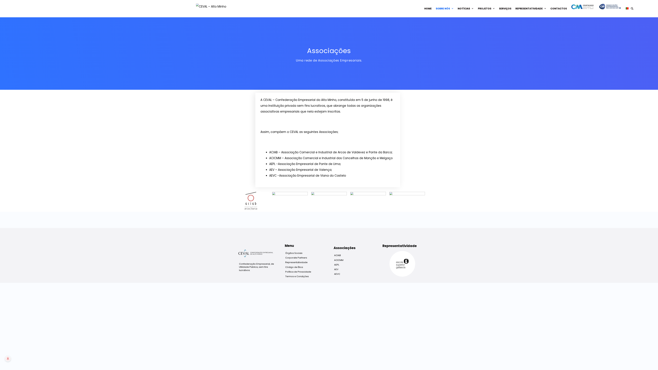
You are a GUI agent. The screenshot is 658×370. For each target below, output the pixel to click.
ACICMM (338, 260)
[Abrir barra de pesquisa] (632, 8)
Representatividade (529, 8)
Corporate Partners (296, 257)
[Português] (626, 8)
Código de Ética (294, 267)
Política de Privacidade (298, 271)
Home (428, 8)
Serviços (505, 8)
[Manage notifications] (8, 358)
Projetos (484, 8)
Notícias (464, 8)
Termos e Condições (297, 276)
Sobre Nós (443, 8)
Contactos (558, 8)
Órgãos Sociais (293, 253)
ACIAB (337, 255)
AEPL (336, 264)
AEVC (337, 274)
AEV (336, 269)
